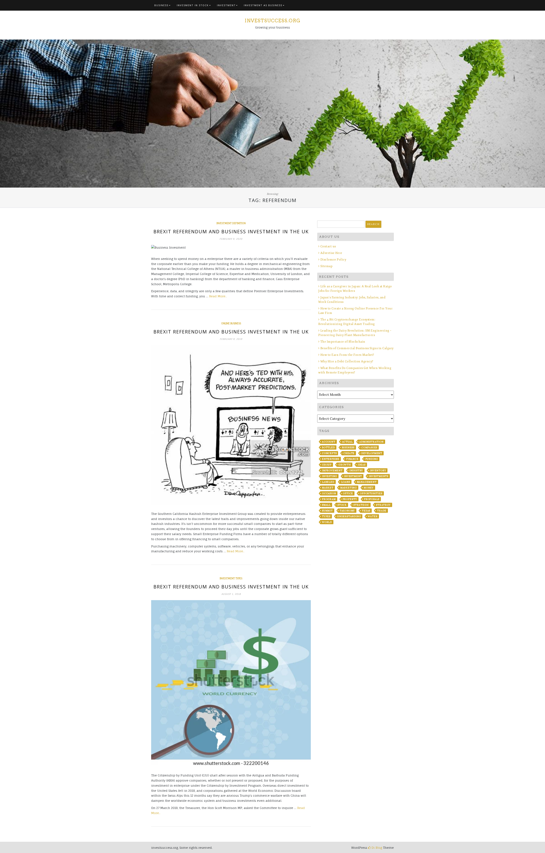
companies (369, 447)
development (371, 453)
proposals (371, 499)
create (348, 453)
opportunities (371, 493)
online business (231, 323)
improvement (332, 470)
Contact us (328, 246)
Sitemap (326, 266)
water (372, 516)
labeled (328, 481)
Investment (226, 5)
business (348, 447)
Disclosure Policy (333, 259)
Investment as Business (263, 5)
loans (345, 481)
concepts (329, 453)
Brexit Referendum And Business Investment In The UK (231, 231)
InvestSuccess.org (272, 20)
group (326, 464)
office (348, 493)
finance (352, 458)
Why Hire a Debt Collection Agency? (346, 361)
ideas (362, 464)
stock (342, 504)
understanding (349, 516)
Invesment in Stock (193, 5)
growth (344, 464)
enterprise (330, 458)
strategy (383, 504)
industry (356, 470)
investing (329, 476)
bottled (328, 447)
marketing (348, 487)
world (327, 522)
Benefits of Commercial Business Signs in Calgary (357, 348)
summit (327, 510)
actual (347, 441)
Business (161, 5)
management (367, 481)
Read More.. (218, 296)
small (326, 504)
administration (371, 441)
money (369, 487)
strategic (361, 504)
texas (366, 510)
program (329, 499)
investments (378, 476)
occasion (329, 493)
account (328, 441)
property (350, 499)
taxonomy (347, 510)
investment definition (231, 223)
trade (381, 510)
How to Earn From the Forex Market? (347, 355)
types (326, 516)
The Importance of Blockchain (342, 341)
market (327, 487)
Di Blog (376, 847)
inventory (378, 470)
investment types (231, 578)
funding (371, 458)
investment (353, 476)
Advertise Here (331, 253)
